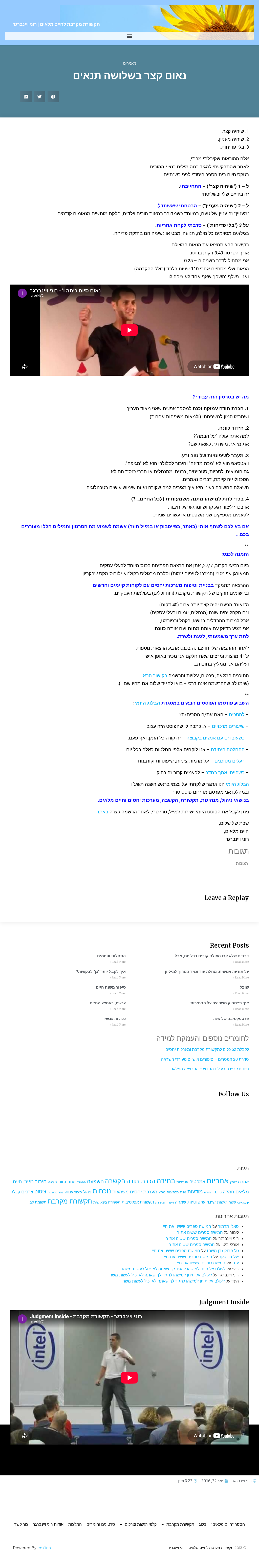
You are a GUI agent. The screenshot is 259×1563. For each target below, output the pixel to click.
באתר (102, 812)
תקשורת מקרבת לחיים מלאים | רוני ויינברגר (56, 24)
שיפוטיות (196, 1202)
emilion (44, 1547)
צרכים (27, 1192)
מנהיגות (173, 1192)
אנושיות (182, 1182)
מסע (162, 1192)
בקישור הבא (155, 675)
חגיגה (52, 1181)
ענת (235, 1262)
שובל (244, 987)
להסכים (237, 714)
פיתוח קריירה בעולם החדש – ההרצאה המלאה (209, 1069)
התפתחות (66, 1181)
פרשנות (52, 1192)
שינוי (211, 1202)
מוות (183, 1192)
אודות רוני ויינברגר (48, 1524)
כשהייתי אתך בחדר (225, 772)
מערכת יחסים (143, 1191)
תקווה (170, 1202)
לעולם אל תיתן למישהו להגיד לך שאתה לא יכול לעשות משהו (173, 1268)
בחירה (166, 1180)
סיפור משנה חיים (111, 987)
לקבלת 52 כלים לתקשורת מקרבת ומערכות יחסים (207, 1049)
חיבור (41, 1181)
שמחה (180, 1202)
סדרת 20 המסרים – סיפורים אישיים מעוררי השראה (205, 1059)
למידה (208, 1192)
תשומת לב (38, 1202)
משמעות (120, 1191)
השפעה (95, 1181)
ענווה (69, 1192)
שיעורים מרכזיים (228, 726)
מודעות (195, 1191)
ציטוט (40, 1192)
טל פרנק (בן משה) (223, 1250)
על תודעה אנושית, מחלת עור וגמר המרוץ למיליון (207, 971)
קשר (232, 1202)
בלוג (202, 1524)
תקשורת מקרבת (70, 1201)
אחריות (217, 1180)
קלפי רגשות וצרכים (141, 1524)
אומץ (233, 1182)
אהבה (243, 1181)
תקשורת (160, 1202)
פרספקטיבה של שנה (231, 1018)
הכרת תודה (140, 1181)
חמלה (228, 1191)
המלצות (75, 1524)
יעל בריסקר (229, 1256)
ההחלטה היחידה (228, 749)
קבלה (15, 1191)
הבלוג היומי (147, 703)
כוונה (217, 1191)
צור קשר (21, 1524)
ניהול (87, 1191)
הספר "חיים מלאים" (228, 1524)
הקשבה (115, 1181)
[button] (129, 36)
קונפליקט (243, 1202)
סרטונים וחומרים (101, 1524)
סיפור (78, 1192)
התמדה (81, 1182)
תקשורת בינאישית (106, 1202)
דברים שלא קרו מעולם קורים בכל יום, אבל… (210, 956)
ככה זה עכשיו (114, 1018)
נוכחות (102, 1191)
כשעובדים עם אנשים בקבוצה (215, 738)
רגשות (222, 1202)
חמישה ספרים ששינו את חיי (187, 1226)
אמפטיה (197, 1181)
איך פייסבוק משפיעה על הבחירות (219, 1003)
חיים (28, 1181)
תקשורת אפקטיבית (138, 1202)
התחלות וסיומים (111, 956)
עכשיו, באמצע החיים (108, 1003)
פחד (60, 1192)
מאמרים (129, 63)
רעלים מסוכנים (229, 761)
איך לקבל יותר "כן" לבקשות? (101, 971)
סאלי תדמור (228, 1226)
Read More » (241, 962)
